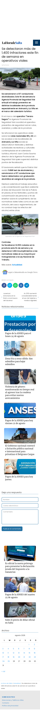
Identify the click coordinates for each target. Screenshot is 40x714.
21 (24, 657)
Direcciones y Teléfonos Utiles (13, 700)
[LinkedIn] (21, 285)
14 (24, 653)
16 (34, 653)
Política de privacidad (10, 706)
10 (3, 653)
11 (8, 653)
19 (13, 657)
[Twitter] (9, 285)
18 (8, 657)
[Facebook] (4, 285)
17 (3, 657)
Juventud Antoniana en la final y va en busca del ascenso (10, 297)
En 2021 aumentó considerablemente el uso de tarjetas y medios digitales (29, 297)
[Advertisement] (20, 20)
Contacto (5, 703)
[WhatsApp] (15, 285)
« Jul (3, 671)
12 (13, 653)
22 (30, 657)
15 (29, 653)
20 (19, 657)
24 (3, 661)
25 (9, 661)
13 (18, 653)
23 (35, 657)
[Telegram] (26, 285)
